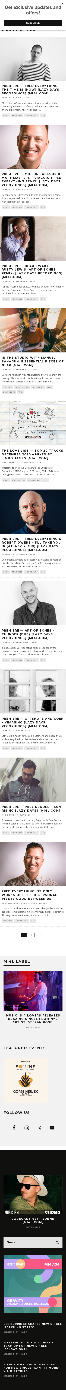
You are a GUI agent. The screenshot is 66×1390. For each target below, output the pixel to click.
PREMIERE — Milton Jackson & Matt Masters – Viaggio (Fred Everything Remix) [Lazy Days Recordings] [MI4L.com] (32, 179)
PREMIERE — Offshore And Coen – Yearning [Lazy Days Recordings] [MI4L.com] (33, 722)
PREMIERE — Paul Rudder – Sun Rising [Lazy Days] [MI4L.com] (31, 808)
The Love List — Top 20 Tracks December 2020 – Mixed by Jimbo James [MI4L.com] (32, 454)
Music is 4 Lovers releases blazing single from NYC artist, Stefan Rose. (33, 1019)
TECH (49, 387)
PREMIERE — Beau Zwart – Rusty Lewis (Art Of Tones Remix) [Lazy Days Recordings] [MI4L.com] (32, 271)
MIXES (5, 480)
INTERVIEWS (38, 387)
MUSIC (6, 115)
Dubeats (7, 98)
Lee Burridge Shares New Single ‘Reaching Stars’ (33, 1325)
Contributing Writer (14, 903)
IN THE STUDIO (22, 387)
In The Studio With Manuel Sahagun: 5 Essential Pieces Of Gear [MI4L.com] (33, 361)
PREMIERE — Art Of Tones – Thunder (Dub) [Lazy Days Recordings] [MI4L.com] (28, 634)
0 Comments (31, 115)
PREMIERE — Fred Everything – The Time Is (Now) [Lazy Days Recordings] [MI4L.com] (31, 89)
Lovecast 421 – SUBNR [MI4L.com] (33, 1220)
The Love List (18, 480)
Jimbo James (9, 462)
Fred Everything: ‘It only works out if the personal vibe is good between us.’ (29, 895)
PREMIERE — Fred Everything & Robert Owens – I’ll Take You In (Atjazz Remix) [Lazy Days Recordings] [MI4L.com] (31, 544)
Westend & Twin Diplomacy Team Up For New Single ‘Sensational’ (29, 1346)
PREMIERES (17, 115)
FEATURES (7, 387)
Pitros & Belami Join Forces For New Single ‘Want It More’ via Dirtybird (31, 1368)
